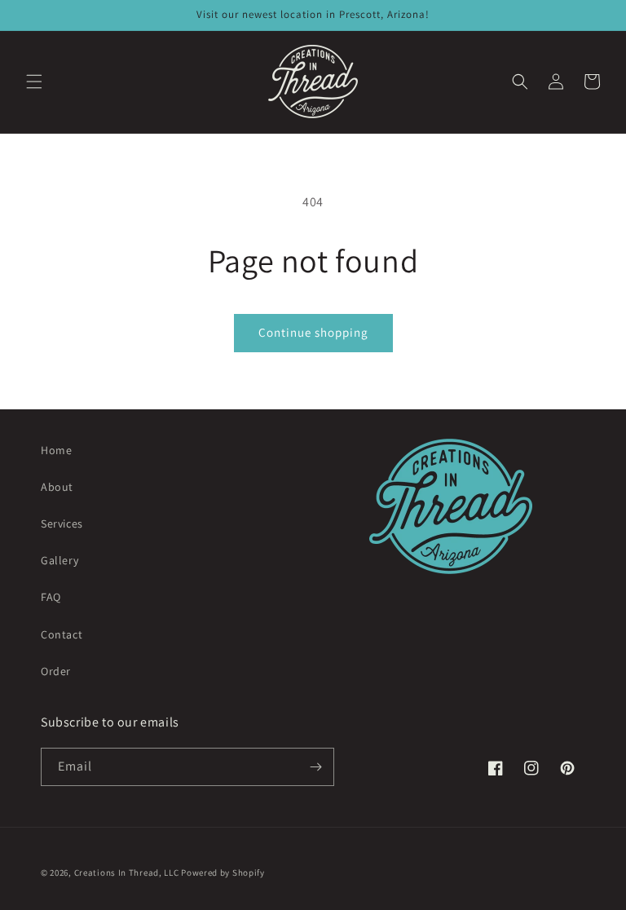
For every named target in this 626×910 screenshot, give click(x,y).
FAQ (51, 597)
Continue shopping (313, 332)
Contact (61, 634)
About (57, 486)
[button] (34, 81)
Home (56, 450)
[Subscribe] (315, 767)
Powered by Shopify (223, 872)
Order (56, 671)
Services (62, 523)
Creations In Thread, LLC (126, 872)
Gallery (59, 560)
